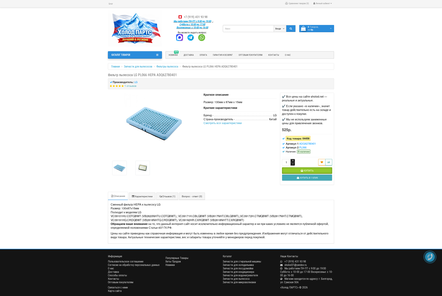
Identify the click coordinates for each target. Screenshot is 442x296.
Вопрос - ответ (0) (192, 196)
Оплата (203, 55)
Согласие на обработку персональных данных (134, 265)
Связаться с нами (118, 287)
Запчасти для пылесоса (236, 278)
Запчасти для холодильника (238, 265)
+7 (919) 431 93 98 (196, 17)
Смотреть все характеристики (223, 123)
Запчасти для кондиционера (238, 272)
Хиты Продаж (173, 261)
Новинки (170, 265)
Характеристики (144, 196)
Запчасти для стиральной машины (242, 261)
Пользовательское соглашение (125, 261)
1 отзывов (130, 86)
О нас (288, 55)
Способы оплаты (117, 275)
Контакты (273, 55)
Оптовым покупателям (250, 55)
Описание (119, 196)
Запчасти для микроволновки (239, 282)
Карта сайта (115, 291)
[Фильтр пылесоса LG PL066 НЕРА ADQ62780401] (154, 124)
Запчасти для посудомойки (238, 268)
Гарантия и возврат (223, 55)
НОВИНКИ (173, 54)
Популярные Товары (176, 258)
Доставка (189, 55)
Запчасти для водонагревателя (240, 275)
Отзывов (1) (168, 196)
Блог (111, 3)
